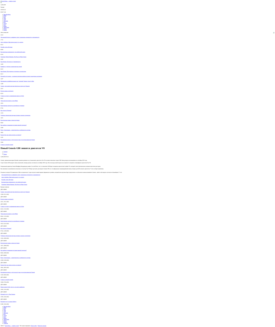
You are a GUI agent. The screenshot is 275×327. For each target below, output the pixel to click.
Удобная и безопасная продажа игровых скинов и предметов (15, 115)
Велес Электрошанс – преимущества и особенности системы (15, 130)
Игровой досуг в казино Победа (8, 301)
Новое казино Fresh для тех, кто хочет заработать (12, 287)
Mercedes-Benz (7, 14)
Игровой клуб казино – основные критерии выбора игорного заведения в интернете (21, 76)
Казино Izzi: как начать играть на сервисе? (11, 135)
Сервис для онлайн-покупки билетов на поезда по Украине (15, 86)
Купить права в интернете (7, 91)
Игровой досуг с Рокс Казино (8, 294)
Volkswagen (6, 27)
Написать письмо (42, 325)
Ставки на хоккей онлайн (7, 144)
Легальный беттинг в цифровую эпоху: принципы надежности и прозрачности (20, 37)
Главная (5, 151)
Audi (4, 19)
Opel (4, 24)
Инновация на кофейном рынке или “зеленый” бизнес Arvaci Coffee (17, 81)
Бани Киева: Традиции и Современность (11, 61)
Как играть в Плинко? (6, 110)
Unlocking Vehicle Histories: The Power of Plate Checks (13, 56)
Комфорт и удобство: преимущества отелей (11, 66)
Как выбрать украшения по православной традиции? (14, 125)
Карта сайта (34, 325)
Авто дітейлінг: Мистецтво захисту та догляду (12, 42)
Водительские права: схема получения (10, 120)
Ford (4, 17)
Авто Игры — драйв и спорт (12, 325)
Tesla (4, 18)
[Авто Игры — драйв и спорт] (8, 1)
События (5, 323)
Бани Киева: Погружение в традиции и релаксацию (13, 71)
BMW (4, 15)
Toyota (5, 23)
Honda (5, 26)
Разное (5, 30)
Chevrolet (5, 21)
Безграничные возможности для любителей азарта (13, 52)
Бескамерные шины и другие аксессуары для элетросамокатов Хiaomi (18, 139)
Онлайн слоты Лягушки (6, 47)
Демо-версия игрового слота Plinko (9, 100)
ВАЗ (4, 22)
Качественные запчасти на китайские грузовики (12, 105)
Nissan (5, 28)
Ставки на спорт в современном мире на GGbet (12, 95)
